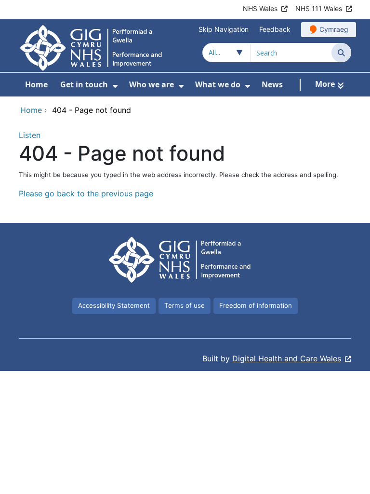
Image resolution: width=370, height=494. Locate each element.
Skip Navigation (223, 29)
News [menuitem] (272, 84)
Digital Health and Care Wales (286, 358)
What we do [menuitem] (217, 84)
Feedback (275, 29)
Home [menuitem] (36, 84)
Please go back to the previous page (86, 193)
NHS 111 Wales (318, 8)
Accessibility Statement (114, 305)
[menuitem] (115, 86)
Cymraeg (333, 29)
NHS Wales (260, 8)
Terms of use (184, 305)
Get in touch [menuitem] (84, 84)
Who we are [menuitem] (151, 84)
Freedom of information (255, 305)
